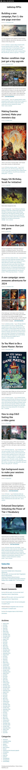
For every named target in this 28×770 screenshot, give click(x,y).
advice (6, 259)
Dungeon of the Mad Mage (17, 212)
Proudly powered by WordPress (8, 766)
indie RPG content (18, 213)
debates (12, 257)
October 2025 (6, 637)
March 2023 (5, 681)
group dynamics (5, 265)
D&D (3, 212)
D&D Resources (18, 399)
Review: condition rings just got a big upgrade (13, 60)
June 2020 (5, 732)
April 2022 (5, 698)
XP (11, 463)
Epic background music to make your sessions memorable (13, 472)
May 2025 (5, 643)
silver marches (18, 334)
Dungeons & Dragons (20, 47)
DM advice (7, 167)
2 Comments (10, 173)
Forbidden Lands (5, 213)
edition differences (5, 262)
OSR (13, 51)
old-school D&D (15, 49)
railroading (21, 459)
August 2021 (6, 710)
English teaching (16, 550)
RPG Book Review (8, 405)
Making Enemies (23, 170)
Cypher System (22, 210)
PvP (11, 267)
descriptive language (22, 549)
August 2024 (6, 654)
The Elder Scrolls (14, 497)
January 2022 (6, 703)
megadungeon (8, 49)
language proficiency (6, 553)
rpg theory (4, 268)
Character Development (15, 451)
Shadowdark (22, 172)
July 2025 (5, 640)
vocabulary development (11, 556)
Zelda (19, 498)
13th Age (17, 208)
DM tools (19, 101)
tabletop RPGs (15, 104)
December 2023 (6, 667)
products (11, 46)
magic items (9, 455)
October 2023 (6, 670)
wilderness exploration (14, 52)
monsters (11, 167)
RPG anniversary (14, 215)
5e (13, 99)
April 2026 (5, 629)
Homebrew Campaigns (6, 331)
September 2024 (6, 653)
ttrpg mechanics (14, 271)
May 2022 (5, 696)
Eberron (21, 328)
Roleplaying (15, 267)
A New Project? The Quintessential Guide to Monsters (13, 578)
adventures (7, 44)
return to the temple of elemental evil (9, 333)
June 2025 (5, 642)
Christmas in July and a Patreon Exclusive (10, 577)
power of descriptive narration (12, 459)
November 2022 (6, 687)
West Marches (6, 52)
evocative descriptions (10, 552)
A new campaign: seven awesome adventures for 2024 (14, 280)
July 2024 (5, 656)
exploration (4, 264)
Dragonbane (9, 212)
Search (3, 583)
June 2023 (5, 676)
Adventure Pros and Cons (10, 325)
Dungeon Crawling (12, 47)
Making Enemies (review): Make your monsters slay (11, 114)
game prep (7, 102)
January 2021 (6, 721)
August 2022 (6, 692)
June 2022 (5, 695)
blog (9, 259)
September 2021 (6, 709)
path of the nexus (14, 331)
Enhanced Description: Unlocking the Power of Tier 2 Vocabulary (13, 508)
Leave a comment (8, 105)
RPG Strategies (4, 334)
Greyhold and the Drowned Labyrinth (11, 750)
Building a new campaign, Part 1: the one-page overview (12, 16)
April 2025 (5, 645)
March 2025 (5, 647)
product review (17, 102)
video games (8, 463)
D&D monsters (8, 168)
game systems (6, 747)
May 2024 (5, 659)
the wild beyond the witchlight (10, 336)
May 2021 (5, 715)
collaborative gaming (10, 452)
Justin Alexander (12, 403)
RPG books (17, 172)
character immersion (5, 549)
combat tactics (4, 261)
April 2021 (5, 717)
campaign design (5, 47)
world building (16, 46)
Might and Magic (17, 495)
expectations (19, 262)
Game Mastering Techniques (16, 402)
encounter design (5, 170)
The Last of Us (21, 497)
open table (8, 51)
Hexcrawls (7, 403)
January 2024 (6, 665)
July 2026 (5, 625)
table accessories (8, 104)
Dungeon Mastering (8, 400)
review (13, 172)
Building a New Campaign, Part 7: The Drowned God (13, 580)
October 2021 (6, 707)
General (4, 749)
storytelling (9, 270)
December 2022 (6, 685)
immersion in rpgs (17, 454)
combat (22, 259)
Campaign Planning (19, 325)
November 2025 (6, 636)
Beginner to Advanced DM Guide (8, 399)
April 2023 (5, 679)
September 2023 (6, 671)
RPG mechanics (4, 462)
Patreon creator (8, 215)
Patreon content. (19, 553)
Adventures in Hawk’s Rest (7, 210)
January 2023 (6, 684)
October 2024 (6, 651)
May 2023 (5, 678)
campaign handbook (18, 99)
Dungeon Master (16, 328)
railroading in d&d (5, 460)
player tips (8, 267)
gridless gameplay (10, 454)
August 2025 (6, 639)
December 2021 (6, 704)
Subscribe (6, 564)
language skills (13, 553)
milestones (23, 457)
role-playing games (21, 333)
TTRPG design (8, 271)
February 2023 (6, 682)
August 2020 (6, 729)
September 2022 (6, 690)
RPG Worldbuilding (11, 334)
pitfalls (19, 265)
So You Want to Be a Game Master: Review (12, 345)
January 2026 (6, 633)
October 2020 (6, 726)
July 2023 (5, 675)
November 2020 (6, 724)
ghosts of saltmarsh (21, 330)
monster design (5, 172)
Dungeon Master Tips (19, 168)
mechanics (16, 265)
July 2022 (5, 693)
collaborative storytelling (15, 259)
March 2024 (5, 662)
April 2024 (5, 661)
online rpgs (4, 459)
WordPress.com (5, 767)
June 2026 (5, 626)
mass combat (10, 265)
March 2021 (5, 718)
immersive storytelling (19, 552)
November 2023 (6, 668)
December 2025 (6, 634)
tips (18, 270)
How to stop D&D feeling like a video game (10, 417)
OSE (11, 51)
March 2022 (5, 700)
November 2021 (6, 706)
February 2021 (6, 720)
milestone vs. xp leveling (16, 457)
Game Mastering (12, 213)
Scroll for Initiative (9, 216)
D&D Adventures (18, 327)
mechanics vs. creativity (6, 457)
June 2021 (5, 714)
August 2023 (6, 673)
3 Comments (22, 52)
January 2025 (6, 648)
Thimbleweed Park (8, 498)
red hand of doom (21, 331)
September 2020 (6, 728)
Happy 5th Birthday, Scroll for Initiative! (11, 180)
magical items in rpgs (16, 455)
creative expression (14, 549)
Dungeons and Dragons (20, 261)
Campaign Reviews (5, 327)
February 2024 (6, 664)
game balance (9, 264)
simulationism (4, 270)
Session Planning (21, 268)
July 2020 (5, 731)
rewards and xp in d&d (13, 460)
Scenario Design (8, 407)
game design (11, 170)
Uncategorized (8, 208)
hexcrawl (3, 49)
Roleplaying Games (21, 267)
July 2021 (5, 712)
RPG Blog (20, 215)
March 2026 (5, 631)
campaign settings (13, 44)
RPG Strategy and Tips (16, 405)
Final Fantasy (11, 495)
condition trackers (10, 101)
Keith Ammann (17, 170)
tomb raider (15, 498)
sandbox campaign (18, 51)
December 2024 (6, 650)
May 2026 (5, 628)
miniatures (12, 102)
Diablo (20, 494)
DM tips (15, 101)
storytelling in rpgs (11, 462)
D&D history (7, 257)
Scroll (3, 592)
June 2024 (5, 657)
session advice (15, 268)
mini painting (5, 752)
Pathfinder (10, 172)
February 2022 (6, 701)
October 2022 (6, 689)
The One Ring (8, 218)
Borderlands (16, 494)
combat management (19, 452)
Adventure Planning (21, 397)
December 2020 (6, 723)
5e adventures (22, 208)
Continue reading (9, 96)
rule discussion (9, 268)
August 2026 (6, 623)
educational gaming (9, 550)
